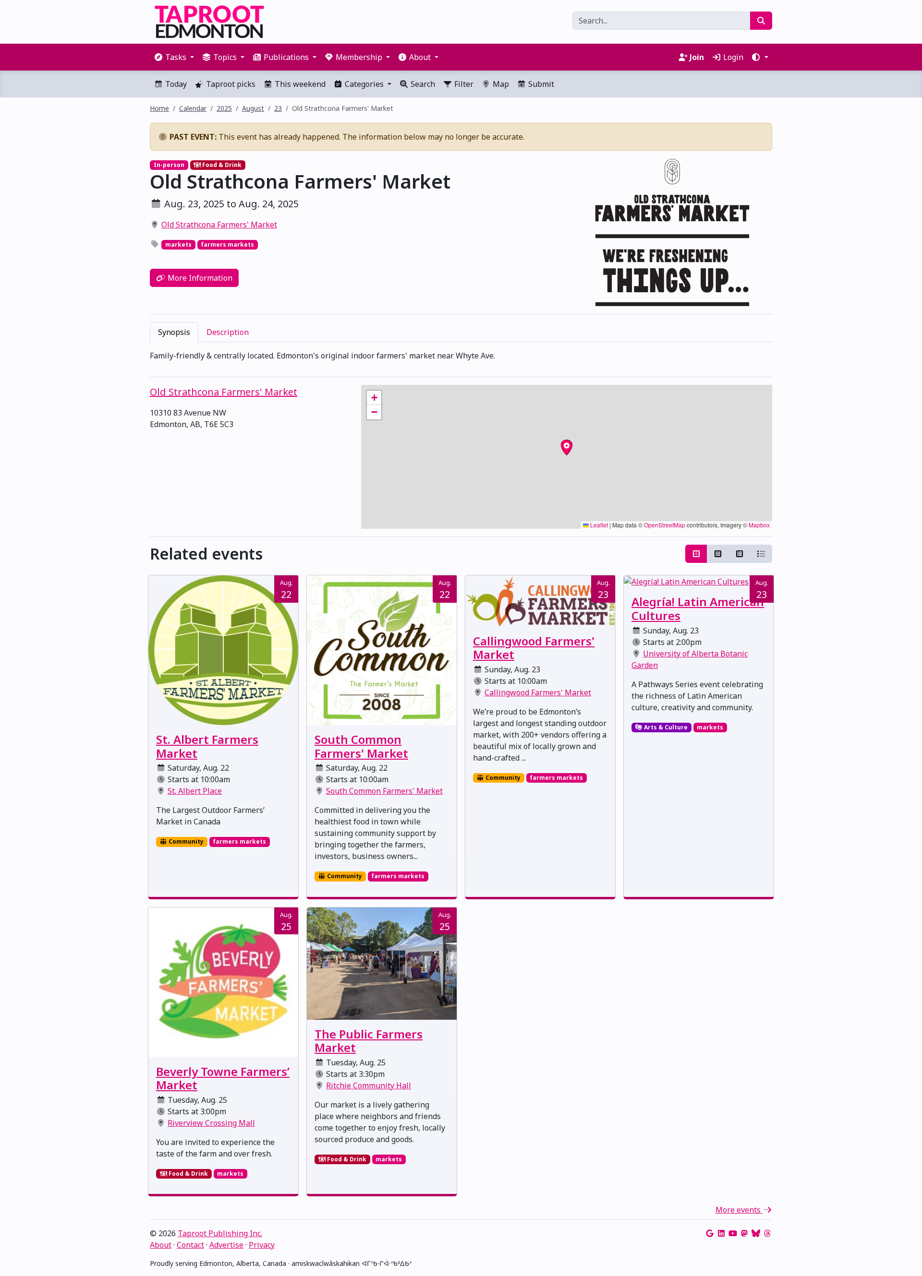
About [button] (420, 57)
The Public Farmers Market (369, 1041)
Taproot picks (229, 84)
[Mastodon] (744, 1233)
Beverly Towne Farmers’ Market (223, 1078)
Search (422, 84)
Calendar (192, 108)
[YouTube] (733, 1233)
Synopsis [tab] (174, 332)
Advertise (226, 1245)
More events (739, 1209)
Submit (540, 84)
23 (278, 108)
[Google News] (710, 1233)
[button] (759, 57)
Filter (462, 84)
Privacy (262, 1245)
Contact (190, 1245)
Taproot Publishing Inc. (220, 1233)
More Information (199, 278)
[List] (761, 554)
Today (175, 84)
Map (500, 84)
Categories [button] (364, 84)
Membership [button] (359, 57)
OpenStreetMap (664, 525)
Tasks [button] (175, 57)
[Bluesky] (756, 1233)
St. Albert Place (195, 791)
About (160, 1245)
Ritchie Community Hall (368, 1085)
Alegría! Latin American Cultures (697, 608)
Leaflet (598, 525)
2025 (224, 108)
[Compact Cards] (718, 554)
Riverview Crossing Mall (211, 1123)
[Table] (739, 554)
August (253, 108)
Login (732, 57)
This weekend (299, 84)
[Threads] (767, 1233)
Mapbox (759, 525)
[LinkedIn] (721, 1233)
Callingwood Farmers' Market (533, 648)
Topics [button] (225, 57)
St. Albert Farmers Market (207, 746)
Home (159, 108)
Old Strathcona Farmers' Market (219, 224)
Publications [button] (286, 57)
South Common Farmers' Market (361, 746)
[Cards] (696, 554)
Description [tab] (227, 332)
